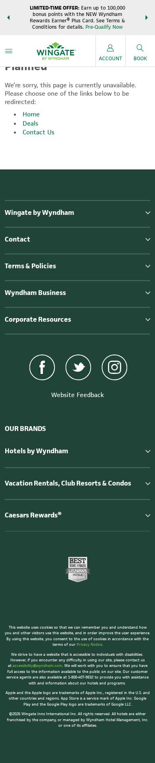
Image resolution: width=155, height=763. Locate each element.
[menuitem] (8, 51)
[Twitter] (78, 368)
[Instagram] (114, 368)
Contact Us (38, 132)
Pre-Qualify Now (104, 27)
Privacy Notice (89, 644)
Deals (30, 123)
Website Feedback (77, 395)
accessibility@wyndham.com (37, 665)
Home (31, 114)
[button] (8, 17)
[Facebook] (42, 368)
